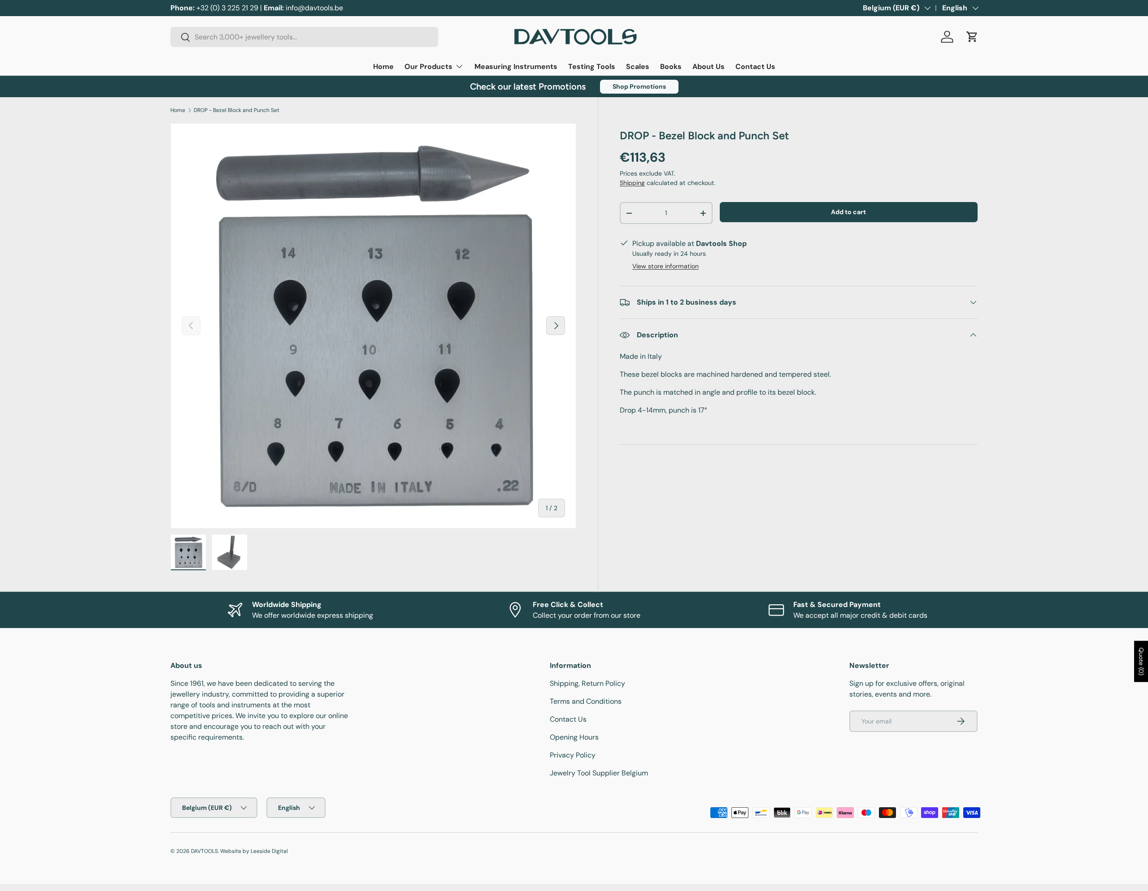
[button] (972, 37)
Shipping (632, 183)
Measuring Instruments (515, 66)
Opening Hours (574, 737)
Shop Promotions (639, 86)
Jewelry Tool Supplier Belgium (599, 773)
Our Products (428, 66)
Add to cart (848, 212)
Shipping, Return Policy (587, 683)
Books (671, 66)
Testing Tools (591, 66)
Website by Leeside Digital (254, 851)
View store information (665, 266)
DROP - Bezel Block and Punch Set (236, 110)
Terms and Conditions (586, 701)
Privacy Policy (573, 755)
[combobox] (304, 37)
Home (383, 66)
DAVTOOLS (204, 851)
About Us (708, 66)
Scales (637, 66)
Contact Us (755, 66)
